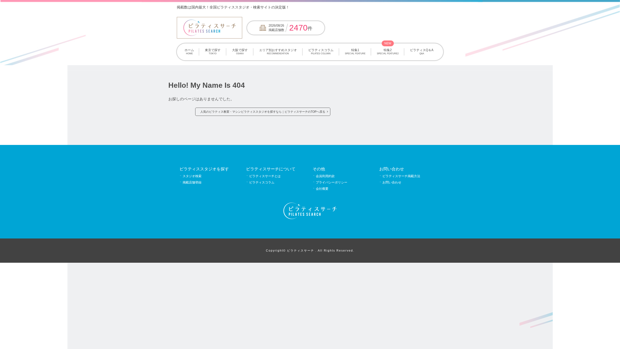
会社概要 (322, 188)
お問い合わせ (391, 182)
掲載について (406, 7)
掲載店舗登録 (192, 182)
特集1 (355, 51)
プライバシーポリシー (331, 182)
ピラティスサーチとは (265, 176)
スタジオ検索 (192, 176)
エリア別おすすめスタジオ (278, 51)
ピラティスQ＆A (422, 51)
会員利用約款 (325, 176)
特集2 (388, 51)
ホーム (189, 51)
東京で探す (213, 51)
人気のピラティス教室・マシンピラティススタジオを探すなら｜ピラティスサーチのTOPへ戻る (262, 111)
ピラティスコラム (320, 51)
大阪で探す (240, 51)
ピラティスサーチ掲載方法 (401, 176)
